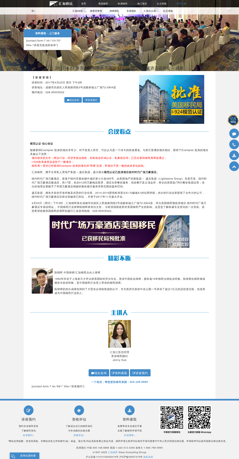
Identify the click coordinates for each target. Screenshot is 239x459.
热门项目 (142, 3)
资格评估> (79, 435)
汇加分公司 (150, 10)
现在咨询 (74, 100)
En (33, 10)
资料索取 (121, 373)
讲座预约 (92, 100)
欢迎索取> (129, 435)
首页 (83, 3)
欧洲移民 (123, 3)
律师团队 (114, 10)
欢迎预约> (28, 435)
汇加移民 (113, 452)
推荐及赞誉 (96, 10)
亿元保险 (162, 3)
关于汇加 (181, 3)
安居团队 (131, 10)
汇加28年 (78, 10)
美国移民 (103, 3)
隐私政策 (148, 456)
